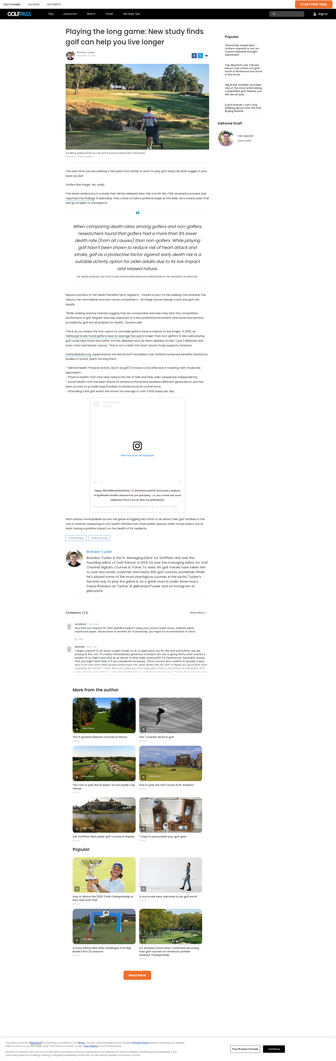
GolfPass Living (99, 538)
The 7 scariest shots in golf (156, 737)
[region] (168, 1049)
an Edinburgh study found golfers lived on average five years (131, 333)
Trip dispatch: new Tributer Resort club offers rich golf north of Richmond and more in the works (243, 69)
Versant (35, 1042)
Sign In (323, 14)
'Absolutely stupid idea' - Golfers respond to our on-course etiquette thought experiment (242, 50)
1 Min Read (87, 939)
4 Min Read (155, 827)
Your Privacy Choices (245, 1049)
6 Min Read (155, 776)
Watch (91, 14)
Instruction (70, 14)
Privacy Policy (140, 1042)
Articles (76, 740)
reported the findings (80, 198)
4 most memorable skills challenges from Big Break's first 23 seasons (102, 949)
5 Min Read (88, 827)
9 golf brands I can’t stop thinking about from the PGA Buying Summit (243, 108)
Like (81, 639)
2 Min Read (154, 728)
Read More (137, 975)
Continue (274, 1049)
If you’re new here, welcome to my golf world (168, 896)
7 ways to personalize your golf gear (162, 836)
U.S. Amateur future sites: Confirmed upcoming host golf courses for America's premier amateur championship (169, 951)
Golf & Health (119, 506)
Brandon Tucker (99, 551)
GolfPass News (76, 538)
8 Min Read (88, 728)
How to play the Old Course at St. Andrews (166, 785)
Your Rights (91, 1046)
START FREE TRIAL (313, 4)
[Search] (274, 14)
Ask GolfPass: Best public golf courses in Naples (103, 836)
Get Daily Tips (131, 14)
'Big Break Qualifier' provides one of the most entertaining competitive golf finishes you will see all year (243, 89)
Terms (81, 1042)
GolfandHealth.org (78, 354)
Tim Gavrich (245, 136)
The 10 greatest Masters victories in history (100, 737)
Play (51, 14)
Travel (109, 14)
